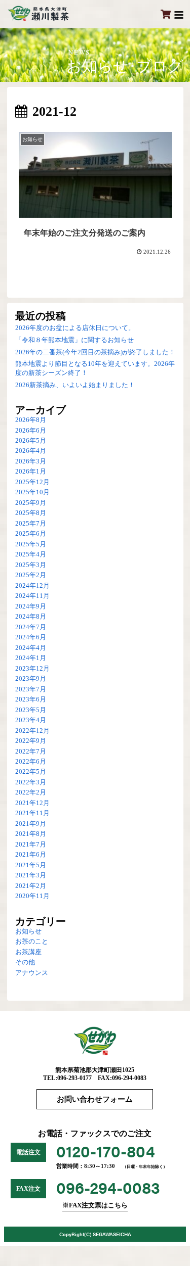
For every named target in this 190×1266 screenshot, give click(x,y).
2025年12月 (32, 482)
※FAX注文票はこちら (95, 1205)
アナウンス (31, 972)
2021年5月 (30, 865)
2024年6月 (30, 637)
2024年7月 (30, 627)
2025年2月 (30, 575)
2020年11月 (32, 896)
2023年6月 (30, 699)
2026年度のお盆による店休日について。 (75, 328)
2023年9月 (30, 678)
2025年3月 (30, 565)
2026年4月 (30, 450)
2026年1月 (30, 471)
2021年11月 (32, 813)
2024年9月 (30, 606)
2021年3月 (30, 875)
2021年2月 (30, 885)
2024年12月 (32, 585)
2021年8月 (30, 833)
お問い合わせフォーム (95, 1099)
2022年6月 (30, 761)
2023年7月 (30, 689)
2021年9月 (30, 823)
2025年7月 (30, 523)
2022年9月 (30, 740)
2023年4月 (30, 720)
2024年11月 (32, 595)
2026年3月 (30, 461)
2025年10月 (32, 492)
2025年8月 (30, 513)
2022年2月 (30, 792)
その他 (25, 962)
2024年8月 (30, 616)
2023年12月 (32, 668)
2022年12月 (32, 730)
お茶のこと (31, 941)
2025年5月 (30, 544)
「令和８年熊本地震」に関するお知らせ (74, 340)
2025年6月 (30, 533)
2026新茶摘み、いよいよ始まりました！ (75, 385)
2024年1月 (30, 658)
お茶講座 (28, 952)
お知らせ (28, 931)
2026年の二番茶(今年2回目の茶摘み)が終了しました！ (95, 352)
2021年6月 (30, 854)
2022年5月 (30, 771)
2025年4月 (30, 554)
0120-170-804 (105, 1150)
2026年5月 (30, 440)
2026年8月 (30, 420)
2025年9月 (30, 502)
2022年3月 (30, 782)
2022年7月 (30, 751)
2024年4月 (30, 647)
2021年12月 (32, 803)
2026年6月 (30, 430)
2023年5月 (30, 710)
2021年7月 (30, 844)
